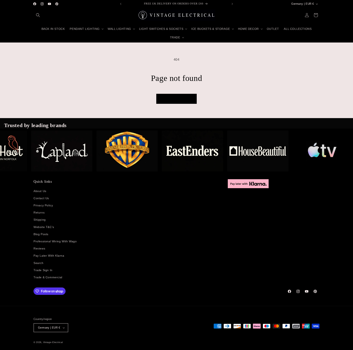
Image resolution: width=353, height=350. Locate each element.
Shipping (40, 219)
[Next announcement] (232, 4)
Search (39, 263)
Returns (39, 212)
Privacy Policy (43, 205)
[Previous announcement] (120, 4)
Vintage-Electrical (53, 342)
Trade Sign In (43, 270)
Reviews (39, 248)
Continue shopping (176, 99)
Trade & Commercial (48, 277)
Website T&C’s (44, 227)
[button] (38, 15)
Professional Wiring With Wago (55, 241)
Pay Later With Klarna (49, 255)
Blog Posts (41, 234)
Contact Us (41, 198)
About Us (40, 191)
